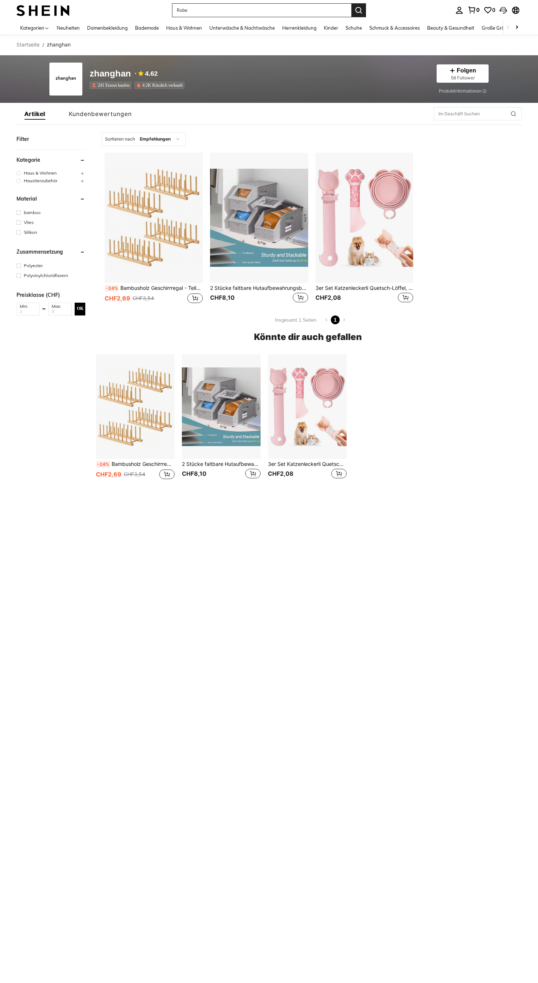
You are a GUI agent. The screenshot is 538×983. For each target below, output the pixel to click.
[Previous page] (326, 319)
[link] (473, 9)
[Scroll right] (516, 27)
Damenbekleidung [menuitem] (107, 28)
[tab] (35, 114)
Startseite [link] (28, 45)
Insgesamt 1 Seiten (295, 320)
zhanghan (110, 73)
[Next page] (344, 319)
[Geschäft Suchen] (513, 114)
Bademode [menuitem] (147, 28)
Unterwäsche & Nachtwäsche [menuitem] (242, 28)
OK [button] (80, 308)
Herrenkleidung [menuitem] (299, 28)
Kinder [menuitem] (331, 28)
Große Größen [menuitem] (497, 28)
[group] (50, 173)
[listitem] (112, 85)
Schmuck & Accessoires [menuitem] (394, 28)
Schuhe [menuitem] (353, 28)
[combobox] (143, 139)
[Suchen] (358, 10)
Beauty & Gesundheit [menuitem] (450, 28)
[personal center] (459, 10)
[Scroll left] (508, 27)
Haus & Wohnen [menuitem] (184, 28)
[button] (503, 10)
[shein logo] (43, 10)
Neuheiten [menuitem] (68, 28)
